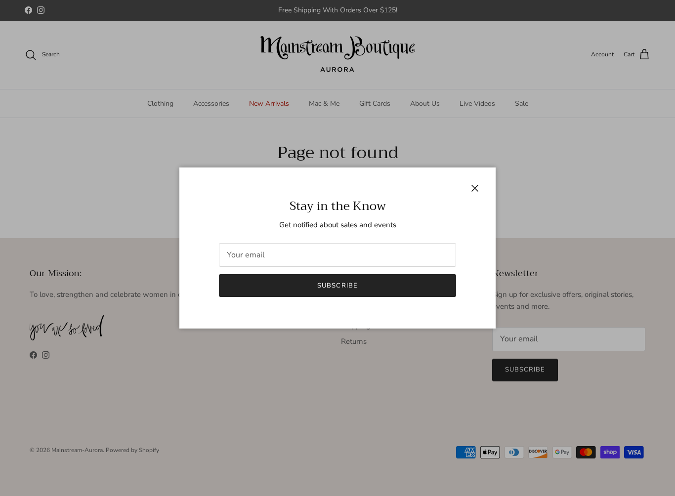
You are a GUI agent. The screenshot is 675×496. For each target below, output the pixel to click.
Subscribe (337, 285)
